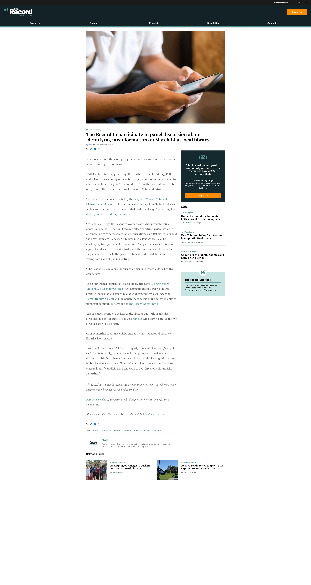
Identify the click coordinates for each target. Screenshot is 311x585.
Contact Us (273, 23)
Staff (90, 145)
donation (147, 414)
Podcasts (154, 23)
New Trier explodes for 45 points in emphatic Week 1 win (201, 237)
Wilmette (137, 430)
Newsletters (213, 23)
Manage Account (281, 2)
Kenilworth (117, 430)
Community (97, 130)
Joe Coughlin (187, 261)
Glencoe (89, 130)
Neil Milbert (187, 223)
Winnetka (146, 430)
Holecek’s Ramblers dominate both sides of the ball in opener (200, 218)
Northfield (127, 430)
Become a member (96, 399)
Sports (190, 213)
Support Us (297, 12)
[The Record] (18, 12)
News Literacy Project (99, 299)
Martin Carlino (188, 242)
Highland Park (106, 430)
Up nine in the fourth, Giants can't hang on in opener (202, 256)
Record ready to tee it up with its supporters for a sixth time (202, 467)
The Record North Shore (143, 304)
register (137, 319)
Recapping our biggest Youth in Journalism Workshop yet (130, 467)
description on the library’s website (107, 214)
